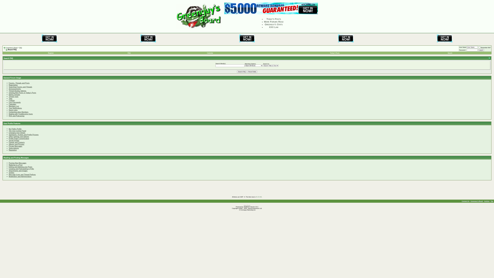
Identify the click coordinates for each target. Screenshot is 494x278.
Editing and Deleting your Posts (20, 167)
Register (51, 53)
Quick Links (13, 110)
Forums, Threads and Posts (19, 83)
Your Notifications (15, 108)
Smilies (11, 173)
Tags (10, 98)
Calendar (210, 53)
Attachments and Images (18, 171)
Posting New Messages (17, 163)
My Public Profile (15, 129)
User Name (462, 47)
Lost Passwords (15, 102)
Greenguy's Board (11, 47)
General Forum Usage (12, 78)
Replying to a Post (16, 165)
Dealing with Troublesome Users (21, 114)
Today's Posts (274, 19)
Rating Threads (14, 95)
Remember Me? (486, 47)
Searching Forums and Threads (20, 87)
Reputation (13, 150)
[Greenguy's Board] (199, 29)
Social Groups (14, 140)
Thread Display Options (17, 91)
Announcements (15, 89)
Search (450, 53)
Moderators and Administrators (20, 176)
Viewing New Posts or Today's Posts (22, 93)
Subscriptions (14, 148)
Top (492, 201)
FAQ (20, 47)
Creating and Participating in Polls (21, 169)
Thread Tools (13, 97)
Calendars (12, 104)
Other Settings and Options (19, 137)
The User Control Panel (17, 131)
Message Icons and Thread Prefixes (22, 175)
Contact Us (465, 201)
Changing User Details (17, 133)
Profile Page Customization (19, 139)
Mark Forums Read (273, 21)
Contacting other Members (18, 112)
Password (462, 50)
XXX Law (273, 27)
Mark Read (247, 205)
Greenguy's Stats (274, 24)
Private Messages (15, 146)
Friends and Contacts (17, 142)
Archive (486, 201)
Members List (14, 106)
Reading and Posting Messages (16, 158)
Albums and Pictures (16, 144)
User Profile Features (12, 123)
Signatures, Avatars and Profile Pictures (24, 135)
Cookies (12, 100)
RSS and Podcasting (16, 116)
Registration (13, 85)
